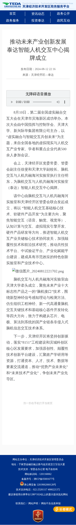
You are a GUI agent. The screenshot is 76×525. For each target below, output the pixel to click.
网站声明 (33, 503)
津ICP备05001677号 (44, 479)
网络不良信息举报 (51, 503)
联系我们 (20, 503)
